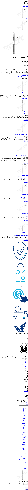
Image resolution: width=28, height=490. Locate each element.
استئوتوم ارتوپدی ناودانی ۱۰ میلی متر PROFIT (21, 113)
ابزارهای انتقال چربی (22, 454)
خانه (27, 6)
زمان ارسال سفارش (23, 361)
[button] (25, 120)
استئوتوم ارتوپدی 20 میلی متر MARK (23, 18)
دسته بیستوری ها (23, 415)
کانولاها (24, 419)
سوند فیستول (23, 443)
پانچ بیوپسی (23, 441)
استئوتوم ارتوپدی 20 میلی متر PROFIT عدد (22, 73)
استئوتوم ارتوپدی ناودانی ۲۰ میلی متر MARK (21, 155)
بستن (27, 404)
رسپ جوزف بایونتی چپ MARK (23, 233)
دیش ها (24, 438)
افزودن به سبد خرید (25, 74)
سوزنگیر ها (23, 416)
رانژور (24, 429)
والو (24, 446)
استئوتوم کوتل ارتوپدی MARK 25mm (22, 176)
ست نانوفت (23, 450)
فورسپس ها (23, 413)
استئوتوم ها (23, 6)
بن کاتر (24, 426)
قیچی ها (24, 412)
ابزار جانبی (23, 420)
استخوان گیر (23, 423)
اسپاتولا (24, 431)
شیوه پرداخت (24, 362)
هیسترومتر (23, 445)
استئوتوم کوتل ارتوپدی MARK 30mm (22, 195)
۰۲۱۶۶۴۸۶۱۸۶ (26, 398)
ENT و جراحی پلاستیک (21, 235)
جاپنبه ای (24, 437)
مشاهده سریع (26, 99)
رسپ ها (17, 235)
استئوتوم (24, 410)
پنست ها (24, 414)
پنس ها (24, 418)
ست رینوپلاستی (23, 449)
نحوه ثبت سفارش (24, 364)
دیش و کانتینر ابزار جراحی (22, 459)
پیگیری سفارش (24, 366)
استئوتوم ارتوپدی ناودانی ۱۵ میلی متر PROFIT (21, 134)
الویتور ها (24, 424)
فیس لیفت (23, 451)
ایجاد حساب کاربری (25, 468)
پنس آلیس (23, 442)
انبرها (24, 425)
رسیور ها (24, 439)
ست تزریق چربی (23, 448)
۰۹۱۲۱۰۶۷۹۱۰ (26, 382)
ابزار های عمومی (23, 456)
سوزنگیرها (23, 434)
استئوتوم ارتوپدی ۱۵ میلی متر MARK (22, 92)
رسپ (25, 235)
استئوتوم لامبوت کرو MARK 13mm (22, 214)
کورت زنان (23, 444)
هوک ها (24, 411)
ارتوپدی (26, 6)
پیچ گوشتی (23, 427)
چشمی (24, 458)
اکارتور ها (24, 432)
